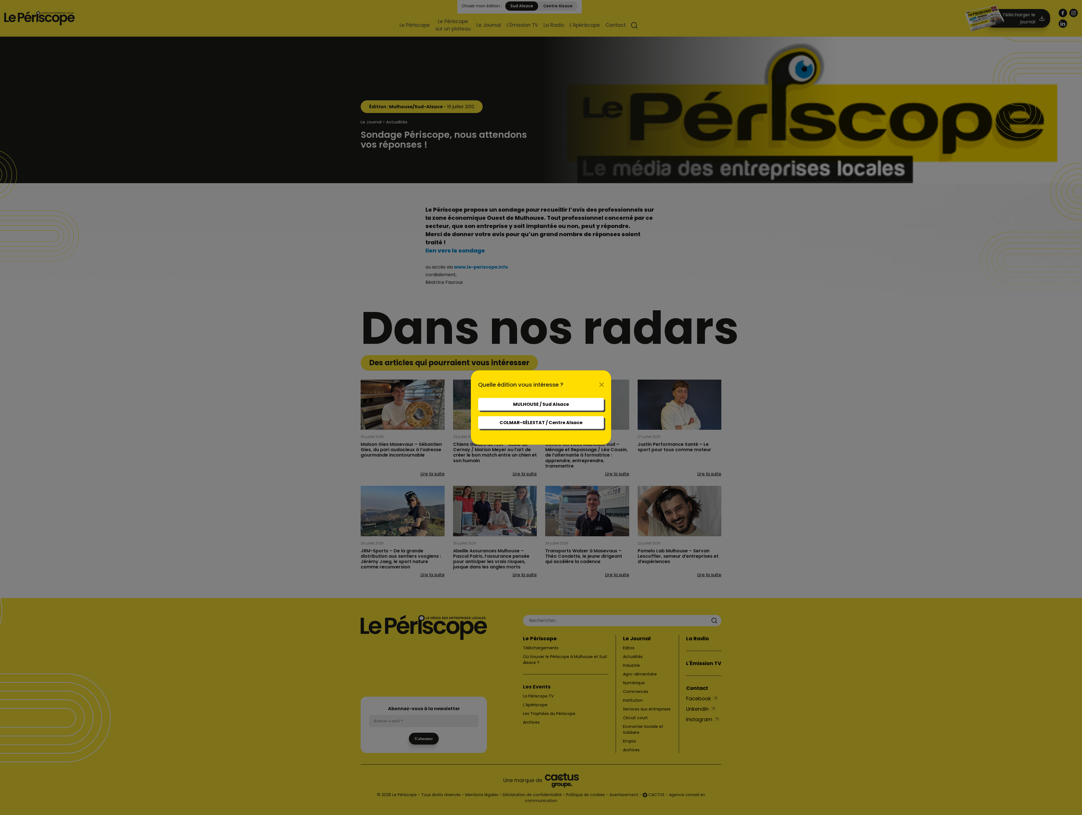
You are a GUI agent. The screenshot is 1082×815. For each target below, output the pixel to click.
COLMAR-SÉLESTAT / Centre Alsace (541, 422)
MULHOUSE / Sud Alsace (541, 404)
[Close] (601, 384)
